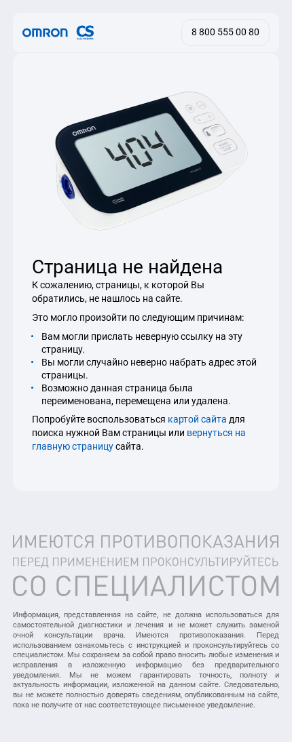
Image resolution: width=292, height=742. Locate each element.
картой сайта (197, 419)
